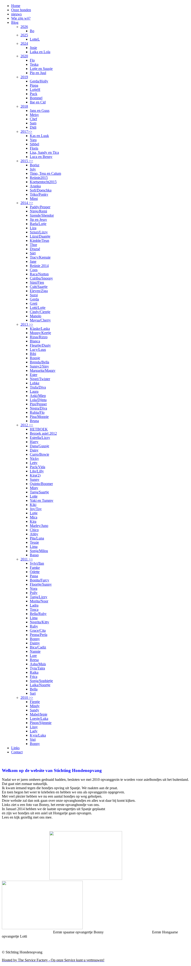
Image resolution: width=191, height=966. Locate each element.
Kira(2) (35, 475)
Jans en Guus (39, 111)
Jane (33, 261)
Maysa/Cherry (40, 320)
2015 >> (26, 161)
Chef (33, 119)
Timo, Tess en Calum (45, 173)
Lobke (34, 383)
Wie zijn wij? (21, 18)
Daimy (35, 643)
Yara (33, 140)
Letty (34, 463)
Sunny (34, 479)
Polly (34, 593)
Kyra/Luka (38, 735)
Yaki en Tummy (41, 500)
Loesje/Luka (39, 718)
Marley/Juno (39, 526)
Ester (33, 375)
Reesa (34, 660)
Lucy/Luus (38, 350)
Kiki (33, 505)
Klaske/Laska (40, 329)
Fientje (35, 702)
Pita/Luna (37, 538)
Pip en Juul (38, 73)
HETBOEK (39, 429)
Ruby (34, 626)
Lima (34, 547)
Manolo (35, 316)
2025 (24, 35)
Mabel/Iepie (38, 714)
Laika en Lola (40, 52)
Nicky (34, 459)
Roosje (35, 358)
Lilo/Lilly (37, 471)
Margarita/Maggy (42, 370)
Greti (33, 303)
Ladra (34, 605)
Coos (34, 270)
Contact (17, 752)
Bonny (35, 639)
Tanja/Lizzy (38, 597)
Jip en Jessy (38, 220)
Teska (34, 64)
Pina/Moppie (39, 417)
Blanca (35, 341)
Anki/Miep (38, 396)
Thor (33, 245)
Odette (35, 572)
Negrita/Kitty (39, 622)
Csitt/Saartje (39, 287)
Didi (33, 127)
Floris (34, 148)
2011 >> (26, 559)
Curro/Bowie (39, 454)
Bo (32, 31)
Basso (34, 555)
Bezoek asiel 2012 (43, 433)
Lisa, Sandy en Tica (44, 152)
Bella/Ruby (38, 614)
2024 (24, 43)
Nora (33, 589)
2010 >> (26, 698)
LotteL (35, 39)
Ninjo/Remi (38, 211)
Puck (33, 94)
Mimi (34, 199)
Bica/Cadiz (38, 647)
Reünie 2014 (39, 266)
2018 (24, 106)
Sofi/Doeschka (40, 190)
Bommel (36, 98)
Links (15, 748)
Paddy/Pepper (40, 207)
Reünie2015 (39, 178)
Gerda (34, 299)
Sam (33, 123)
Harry (34, 442)
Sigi (33, 739)
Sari (33, 693)
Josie (33, 48)
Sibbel (34, 144)
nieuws (16, 14)
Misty (34, 488)
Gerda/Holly (39, 81)
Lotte (34, 496)
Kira (33, 521)
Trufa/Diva (38, 387)
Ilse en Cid (38, 102)
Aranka (35, 186)
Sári (33, 253)
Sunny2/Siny (39, 366)
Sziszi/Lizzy (39, 232)
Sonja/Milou (39, 551)
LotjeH (35, 90)
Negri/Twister (40, 379)
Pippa (34, 85)
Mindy (35, 706)
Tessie (34, 542)
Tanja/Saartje (39, 492)
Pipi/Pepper (38, 404)
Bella (34, 689)
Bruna (34, 421)
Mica (33, 517)
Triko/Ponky (39, 194)
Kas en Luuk (39, 136)
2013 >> (26, 324)
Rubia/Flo (37, 412)
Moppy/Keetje (40, 333)
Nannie (35, 651)
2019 (24, 77)
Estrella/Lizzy (40, 438)
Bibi (33, 354)
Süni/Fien (37, 282)
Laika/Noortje (40, 685)
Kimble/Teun (39, 240)
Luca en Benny (41, 157)
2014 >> (26, 203)
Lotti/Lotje (37, 308)
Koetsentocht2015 (43, 182)
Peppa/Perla (38, 635)
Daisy (34, 450)
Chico (34, 530)
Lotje (34, 513)
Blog (14, 22)
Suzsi (34, 295)
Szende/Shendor (42, 215)
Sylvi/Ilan (37, 563)
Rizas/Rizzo (39, 337)
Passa (34, 576)
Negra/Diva (38, 408)
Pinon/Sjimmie (40, 723)
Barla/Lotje (38, 224)
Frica (33, 677)
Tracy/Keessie (40, 257)
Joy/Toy (36, 509)
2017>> (26, 131)
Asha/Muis (38, 664)
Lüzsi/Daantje (40, 236)
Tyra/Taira (37, 668)
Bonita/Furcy (39, 580)
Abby (34, 534)
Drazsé (35, 249)
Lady (34, 731)
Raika (34, 672)
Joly (33, 169)
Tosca (34, 609)
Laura (34, 391)
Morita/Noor (39, 601)
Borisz (34, 165)
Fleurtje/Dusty (40, 345)
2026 (24, 27)
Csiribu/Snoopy (41, 278)
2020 (24, 56)
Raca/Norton (39, 274)
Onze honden (21, 10)
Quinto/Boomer (41, 484)
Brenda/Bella (39, 362)
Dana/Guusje (39, 446)
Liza (33, 228)
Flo (32, 60)
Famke (35, 568)
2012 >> (26, 425)
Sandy (34, 710)
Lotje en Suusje (41, 69)
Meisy (34, 115)
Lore (33, 656)
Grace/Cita (38, 630)
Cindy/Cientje (40, 312)
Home (15, 6)
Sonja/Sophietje (41, 681)
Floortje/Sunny (41, 584)
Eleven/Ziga (39, 291)
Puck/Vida (37, 467)
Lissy (34, 727)
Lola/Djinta (38, 400)
